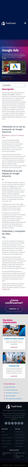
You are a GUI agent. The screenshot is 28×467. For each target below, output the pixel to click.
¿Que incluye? (14, 347)
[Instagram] (12, 423)
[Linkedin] (19, 423)
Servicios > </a (11, 47)
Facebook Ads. (6, 289)
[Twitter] (15, 423)
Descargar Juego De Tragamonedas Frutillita (20, 455)
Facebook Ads (14, 366)
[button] (24, 85)
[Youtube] (9, 423)
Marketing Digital (7, 78)
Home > (4, 47)
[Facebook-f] (6, 423)
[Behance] (22, 423)
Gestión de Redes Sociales (14, 339)
